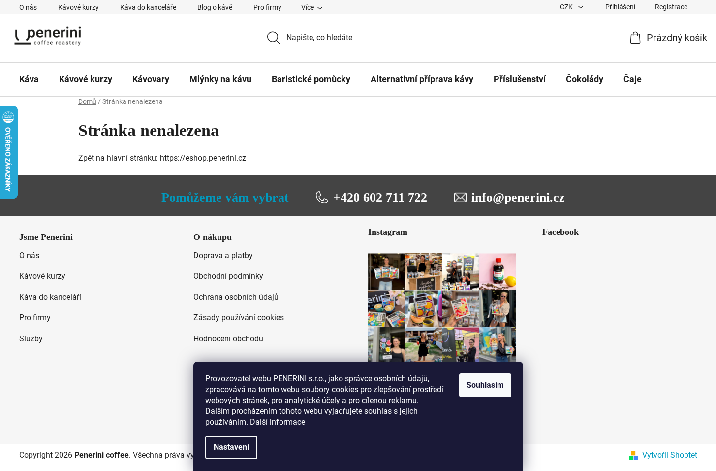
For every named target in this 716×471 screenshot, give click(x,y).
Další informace (277, 422)
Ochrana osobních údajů (236, 297)
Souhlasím (485, 385)
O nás (28, 7)
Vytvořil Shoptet (669, 455)
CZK (567, 7)
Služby (31, 338)
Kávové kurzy (78, 7)
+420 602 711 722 (380, 197)
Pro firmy (267, 7)
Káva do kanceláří (50, 297)
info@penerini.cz (518, 197)
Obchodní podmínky (228, 276)
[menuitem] (29, 79)
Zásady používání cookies (238, 317)
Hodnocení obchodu (228, 338)
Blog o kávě (214, 7)
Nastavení (231, 447)
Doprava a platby (223, 255)
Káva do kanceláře (148, 7)
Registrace (671, 7)
